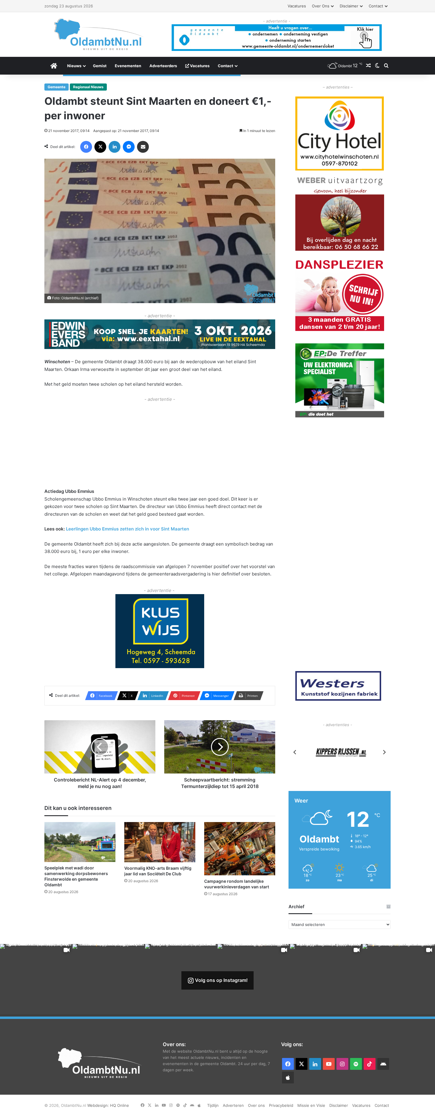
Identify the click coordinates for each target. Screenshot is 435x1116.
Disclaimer (349, 6)
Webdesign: (98, 1105)
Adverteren (233, 1105)
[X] (100, 147)
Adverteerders (163, 65)
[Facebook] (86, 147)
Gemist (100, 65)
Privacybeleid (281, 1105)
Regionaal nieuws (88, 87)
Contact (376, 6)
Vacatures (297, 6)
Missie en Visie (311, 1105)
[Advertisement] (159, 444)
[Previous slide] (295, 752)
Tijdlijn (213, 1105)
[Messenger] (129, 147)
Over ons (320, 6)
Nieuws (74, 65)
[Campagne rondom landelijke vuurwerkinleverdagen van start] (239, 848)
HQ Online (119, 1105)
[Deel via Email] (143, 147)
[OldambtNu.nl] (99, 34)
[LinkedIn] (114, 147)
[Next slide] (384, 752)
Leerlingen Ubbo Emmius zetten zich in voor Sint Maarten (127, 529)
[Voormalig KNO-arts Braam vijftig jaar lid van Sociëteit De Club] (159, 842)
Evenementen (128, 65)
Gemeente (56, 87)
